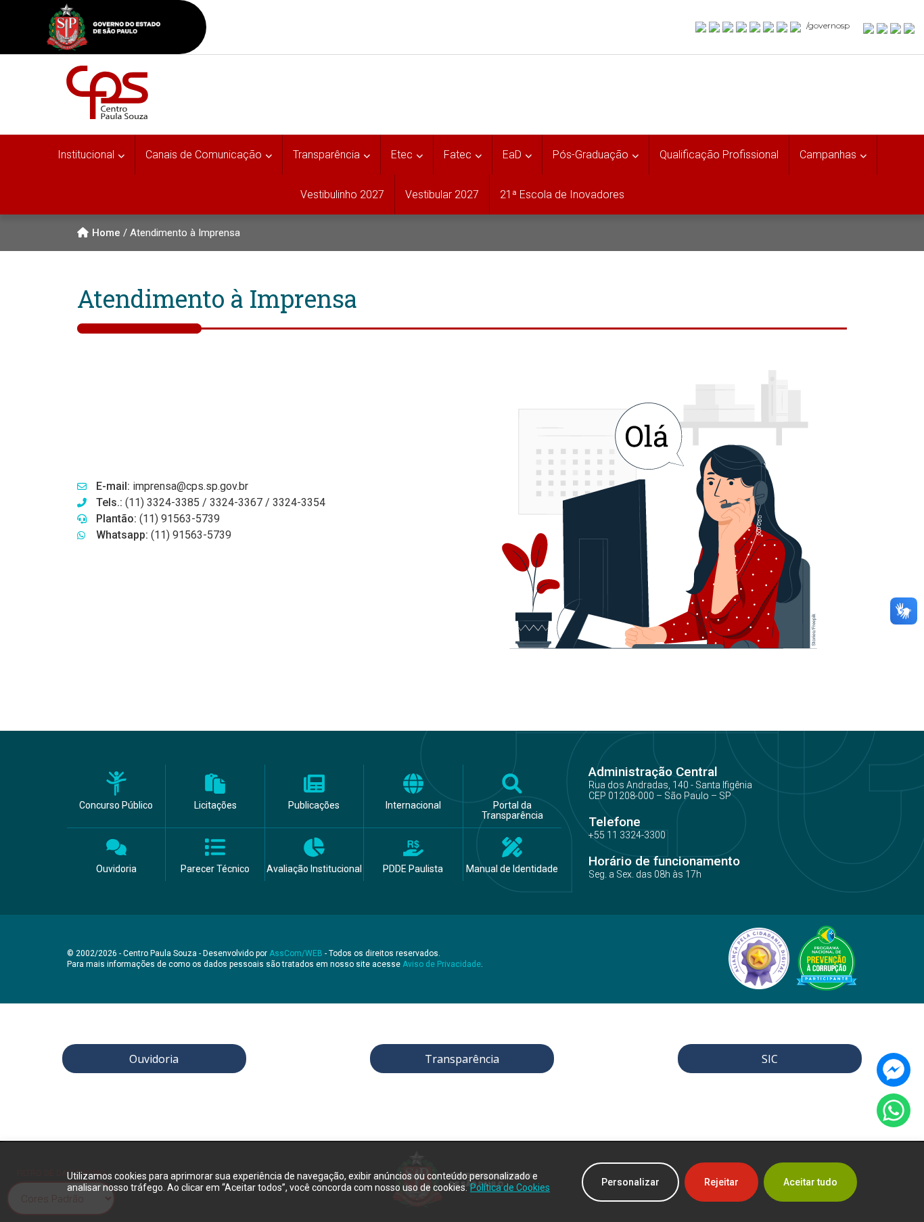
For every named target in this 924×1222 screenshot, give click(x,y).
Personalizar (630, 1182)
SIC (770, 1058)
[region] (462, 1182)
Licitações (215, 805)
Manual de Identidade (512, 869)
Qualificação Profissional (719, 154)
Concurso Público (116, 805)
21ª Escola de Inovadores (562, 194)
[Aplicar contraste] (896, 28)
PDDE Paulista (413, 869)
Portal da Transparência (512, 810)
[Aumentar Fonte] (869, 28)
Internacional (413, 805)
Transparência (462, 1058)
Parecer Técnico (215, 869)
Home (106, 233)
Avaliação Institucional (314, 869)
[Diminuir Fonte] (883, 28)
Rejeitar (721, 1182)
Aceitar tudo (810, 1182)
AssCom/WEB (296, 953)
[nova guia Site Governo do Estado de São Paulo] (103, 29)
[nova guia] (910, 28)
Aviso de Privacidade (441, 964)
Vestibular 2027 (442, 194)
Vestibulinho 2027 (342, 194)
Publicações (314, 805)
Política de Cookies (510, 1187)
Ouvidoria (116, 869)
